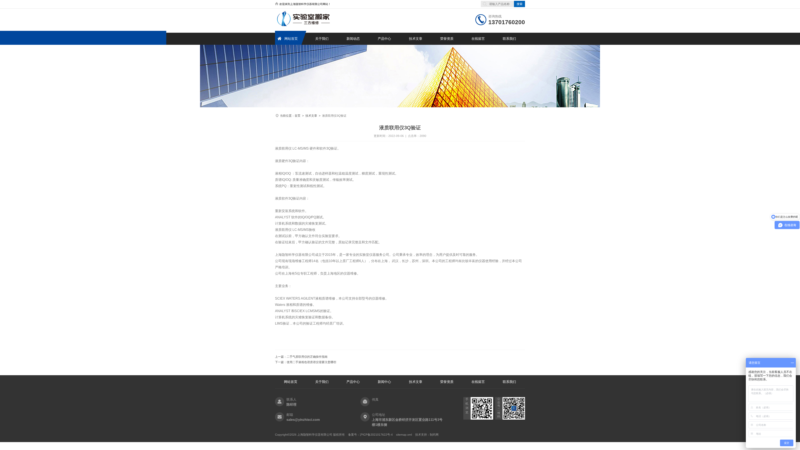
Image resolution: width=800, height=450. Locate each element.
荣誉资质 (447, 38)
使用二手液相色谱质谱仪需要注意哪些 (311, 362)
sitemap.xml (404, 434)
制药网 (434, 434)
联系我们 (509, 38)
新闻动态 (353, 38)
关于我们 (322, 38)
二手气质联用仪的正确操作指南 (307, 356)
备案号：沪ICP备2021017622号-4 (370, 434)
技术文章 (415, 38)
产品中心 (384, 38)
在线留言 (478, 38)
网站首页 (291, 38)
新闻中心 (384, 382)
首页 (297, 115)
